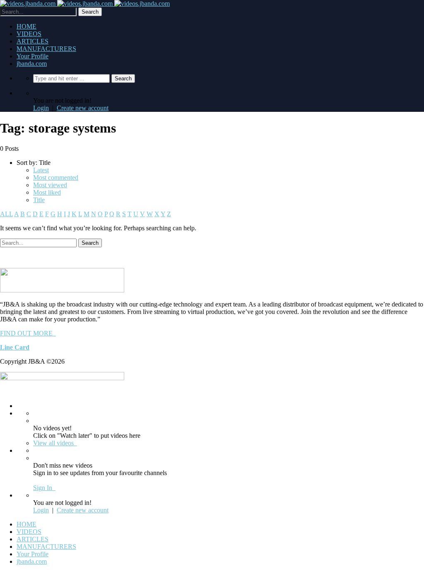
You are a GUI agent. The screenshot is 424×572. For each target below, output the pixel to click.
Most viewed (50, 184)
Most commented (55, 177)
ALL (6, 213)
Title (39, 199)
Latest (41, 170)
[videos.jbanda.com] (85, 3)
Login (41, 107)
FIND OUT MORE (28, 333)
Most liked (47, 192)
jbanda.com (32, 63)
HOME (26, 26)
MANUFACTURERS (46, 48)
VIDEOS (29, 33)
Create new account (82, 107)
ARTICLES (32, 41)
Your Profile (32, 56)
